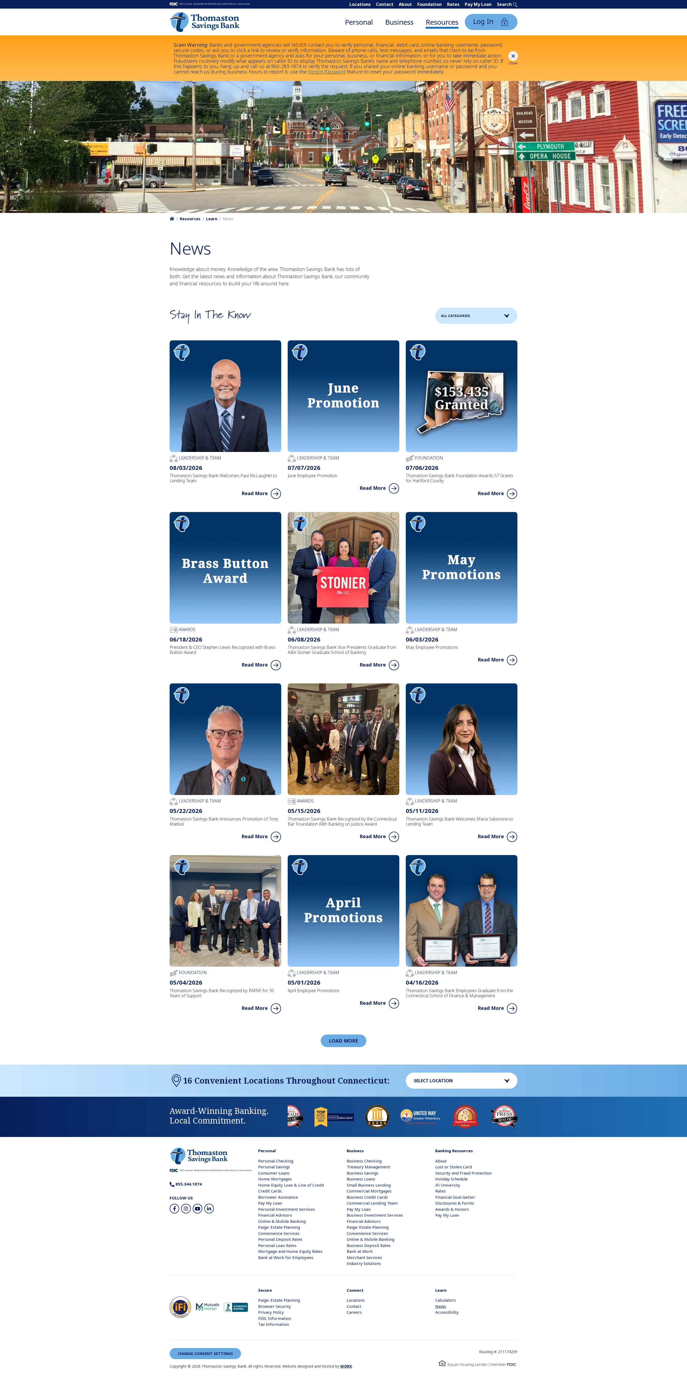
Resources (442, 22)
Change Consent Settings (205, 1353)
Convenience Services (278, 1233)
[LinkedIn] (209, 1208)
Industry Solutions (364, 1263)
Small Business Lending (369, 1185)
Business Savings (362, 1173)
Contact (384, 4)
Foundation (429, 4)
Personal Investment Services (286, 1209)
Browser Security (274, 1306)
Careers (354, 1312)
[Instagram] (186, 1208)
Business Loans (361, 1178)
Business (399, 22)
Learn (211, 218)
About (405, 4)
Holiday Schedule (451, 1178)
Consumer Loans (274, 1173)
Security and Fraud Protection (463, 1173)
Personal (359, 22)
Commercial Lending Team (372, 1203)
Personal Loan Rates (277, 1245)
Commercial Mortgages (369, 1191)
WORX (346, 1366)
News (440, 1306)
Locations (360, 4)
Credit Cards (270, 1191)
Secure (265, 1290)
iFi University (447, 1185)
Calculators (445, 1300)
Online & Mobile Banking (282, 1221)
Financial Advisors (275, 1215)
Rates (453, 4)
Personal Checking (275, 1161)
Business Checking (364, 1161)
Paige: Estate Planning (279, 1227)
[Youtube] (197, 1208)
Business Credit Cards (367, 1197)
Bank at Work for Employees (285, 1257)
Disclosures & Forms (454, 1203)
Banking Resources (454, 1150)
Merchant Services (364, 1257)
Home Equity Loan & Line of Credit (291, 1185)
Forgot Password (327, 71)
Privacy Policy (271, 1312)
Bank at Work (360, 1251)
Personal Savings (274, 1166)
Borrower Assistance (278, 1197)
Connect (355, 1290)
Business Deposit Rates (369, 1245)
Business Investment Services (375, 1215)
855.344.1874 (188, 1184)
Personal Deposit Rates (280, 1239)
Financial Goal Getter (455, 1197)
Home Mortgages (275, 1178)
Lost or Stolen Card (453, 1166)
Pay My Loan (478, 4)
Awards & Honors (452, 1209)
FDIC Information (274, 1318)
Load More (343, 1040)
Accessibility (447, 1312)
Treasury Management (368, 1166)
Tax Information (273, 1324)
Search (505, 4)
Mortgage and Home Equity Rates (290, 1251)
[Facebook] (174, 1208)
